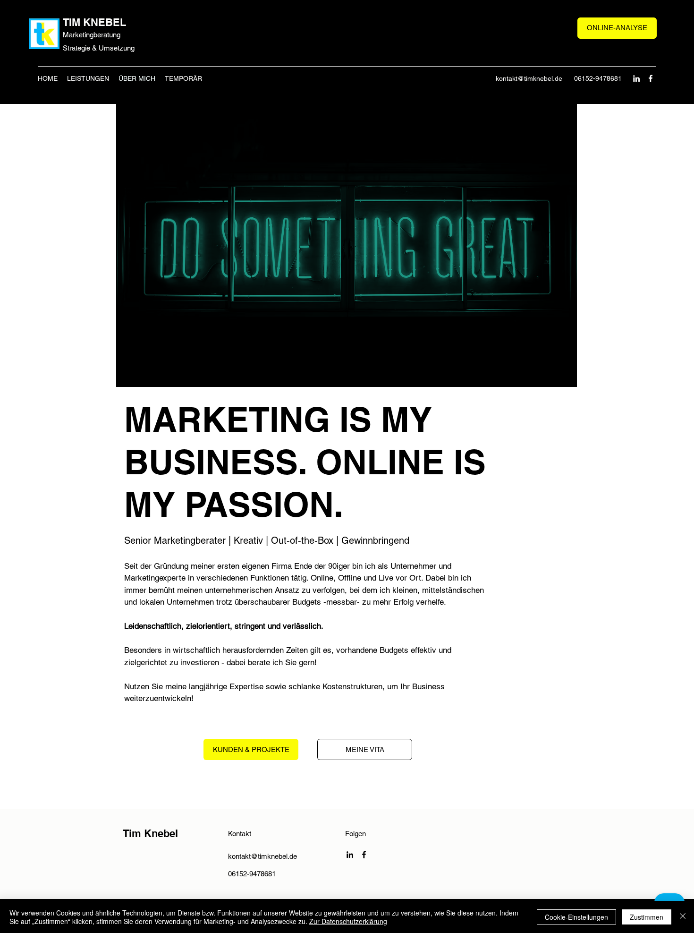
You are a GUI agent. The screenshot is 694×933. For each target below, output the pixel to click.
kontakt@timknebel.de (529, 78)
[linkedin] (636, 78)
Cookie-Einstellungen (576, 917)
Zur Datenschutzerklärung (348, 921)
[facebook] (650, 78)
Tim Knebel (150, 833)
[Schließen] (682, 916)
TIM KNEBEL (94, 22)
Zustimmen (646, 917)
